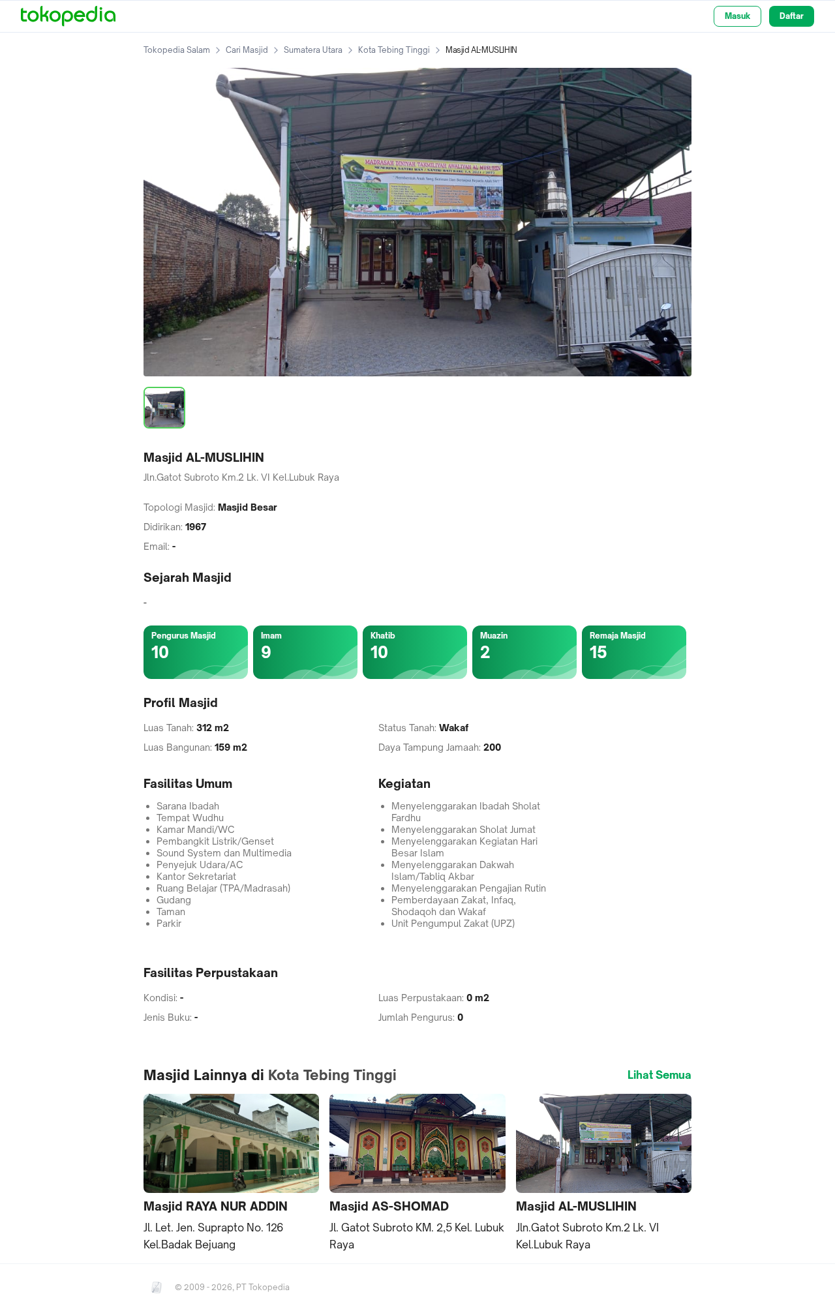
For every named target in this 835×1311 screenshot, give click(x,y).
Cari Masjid (247, 50)
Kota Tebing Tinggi (394, 50)
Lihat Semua (659, 1074)
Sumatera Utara (313, 50)
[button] (231, 1173)
